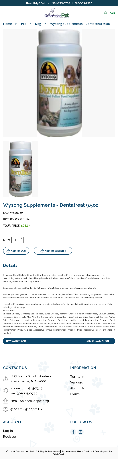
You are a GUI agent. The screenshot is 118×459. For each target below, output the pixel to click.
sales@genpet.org (34, 401)
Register (9, 436)
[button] (59, 341)
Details (10, 265)
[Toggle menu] (6, 13)
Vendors (76, 382)
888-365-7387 (83, 3)
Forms (75, 394)
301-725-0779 (27, 393)
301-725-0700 (61, 3)
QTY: (6, 240)
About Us (77, 388)
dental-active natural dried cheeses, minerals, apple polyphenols (65, 287)
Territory (77, 376)
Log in (8, 431)
